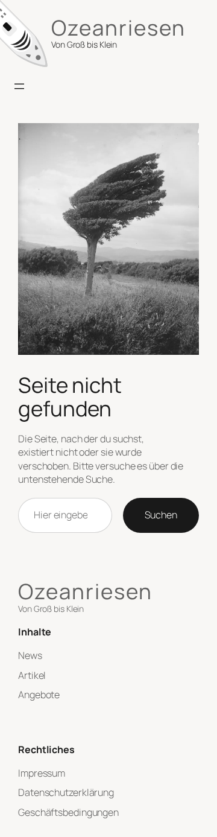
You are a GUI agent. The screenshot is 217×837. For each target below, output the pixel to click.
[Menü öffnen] (19, 86)
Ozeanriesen (118, 27)
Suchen (161, 514)
